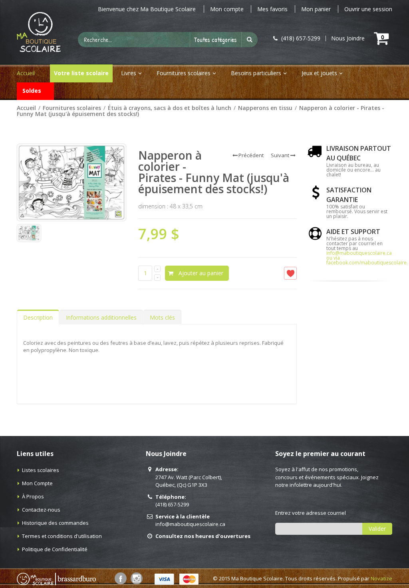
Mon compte (227, 9)
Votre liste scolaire (81, 73)
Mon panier (316, 9)
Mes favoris (272, 9)
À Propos (33, 496)
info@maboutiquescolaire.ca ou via (359, 255)
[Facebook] (121, 578)
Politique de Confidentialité (54, 549)
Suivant (280, 155)
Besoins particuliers (256, 73)
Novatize (381, 578)
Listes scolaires (40, 470)
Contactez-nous (41, 509)
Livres (128, 73)
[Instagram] (137, 578)
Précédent (251, 155)
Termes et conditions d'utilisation (62, 536)
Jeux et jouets (319, 73)
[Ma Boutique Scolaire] (39, 32)
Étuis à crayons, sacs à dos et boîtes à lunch (169, 108)
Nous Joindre (348, 38)
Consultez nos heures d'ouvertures (202, 536)
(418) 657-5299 (172, 504)
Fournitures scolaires (183, 73)
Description (38, 317)
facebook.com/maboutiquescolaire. (367, 262)
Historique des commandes (55, 522)
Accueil (26, 108)
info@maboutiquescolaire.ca (190, 524)
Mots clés (162, 317)
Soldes (31, 90)
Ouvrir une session (368, 9)
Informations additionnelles (101, 317)
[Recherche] (250, 39)
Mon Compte (37, 483)
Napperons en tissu (265, 108)
